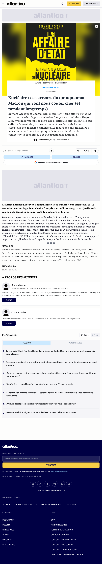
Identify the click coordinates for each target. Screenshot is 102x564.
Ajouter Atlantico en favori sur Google (53, 162)
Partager (29, 157)
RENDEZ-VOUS (8, 530)
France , (34, 260)
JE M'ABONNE (74, 4)
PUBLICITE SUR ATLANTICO (62, 530)
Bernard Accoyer (45, 140)
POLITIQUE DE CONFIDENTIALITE (64, 540)
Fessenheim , (84, 253)
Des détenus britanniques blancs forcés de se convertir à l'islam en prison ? (41, 412)
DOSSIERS (6, 525)
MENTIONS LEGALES (59, 525)
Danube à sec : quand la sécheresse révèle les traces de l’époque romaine (40, 384)
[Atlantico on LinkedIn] (54, 484)
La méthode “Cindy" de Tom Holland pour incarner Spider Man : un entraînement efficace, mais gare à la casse (50, 352)
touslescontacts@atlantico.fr (51, 490)
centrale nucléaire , (12, 249)
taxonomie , (39, 256)
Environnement (61, 83)
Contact (72, 504)
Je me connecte (91, 4)
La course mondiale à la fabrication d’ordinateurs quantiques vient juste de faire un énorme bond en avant (51, 363)
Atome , (17, 260)
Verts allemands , (68, 260)
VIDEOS (5, 535)
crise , (84, 249)
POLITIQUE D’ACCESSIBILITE (62, 545)
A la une (38, 83)
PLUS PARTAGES (75, 343)
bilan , (19, 253)
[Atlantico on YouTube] (69, 483)
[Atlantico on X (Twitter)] (40, 484)
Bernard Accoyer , (24, 256)
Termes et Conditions (59, 471)
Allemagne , (45, 260)
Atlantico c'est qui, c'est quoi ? (17, 504)
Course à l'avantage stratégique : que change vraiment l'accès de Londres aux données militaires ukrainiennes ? (51, 374)
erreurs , (25, 260)
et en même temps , (52, 249)
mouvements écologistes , (64, 253)
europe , (55, 260)
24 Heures (85, 335)
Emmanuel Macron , (32, 249)
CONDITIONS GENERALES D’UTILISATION (67, 555)
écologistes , (45, 253)
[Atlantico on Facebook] (47, 484)
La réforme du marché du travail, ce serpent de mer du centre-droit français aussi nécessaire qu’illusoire (49, 394)
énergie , (66, 249)
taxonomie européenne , (57, 256)
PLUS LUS (27, 343)
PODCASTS (6, 540)
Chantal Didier (61, 140)
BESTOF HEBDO (8, 545)
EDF (79, 260)
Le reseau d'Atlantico (50, 504)
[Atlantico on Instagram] (62, 483)
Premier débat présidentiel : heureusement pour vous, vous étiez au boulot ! (41, 404)
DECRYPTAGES (8, 520)
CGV (53, 520)
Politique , (76, 249)
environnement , (30, 253)
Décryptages (48, 83)
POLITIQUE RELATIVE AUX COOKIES (65, 550)
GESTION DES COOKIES (60, 535)
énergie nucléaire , (78, 256)
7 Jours (95, 335)
